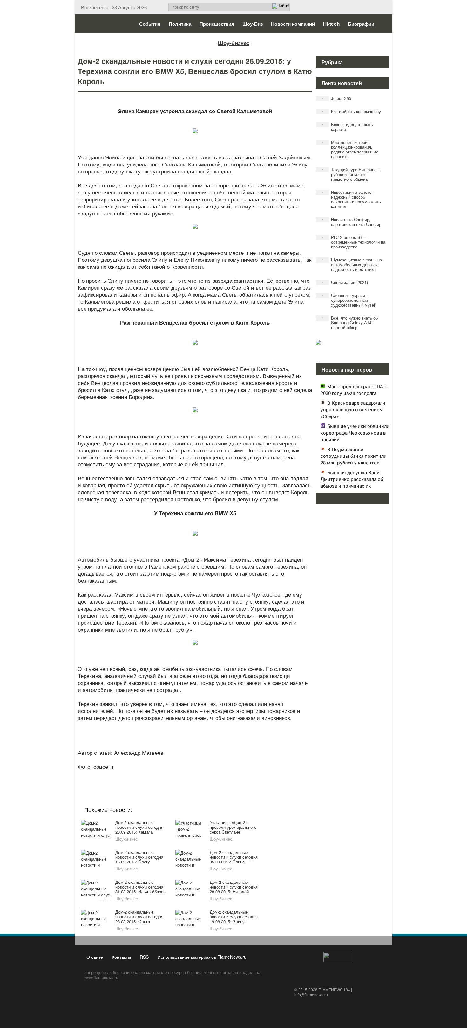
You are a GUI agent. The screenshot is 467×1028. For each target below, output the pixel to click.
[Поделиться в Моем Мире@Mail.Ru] (182, 775)
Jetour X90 (336, 98)
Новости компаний (293, 23)
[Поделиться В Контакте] (218, 775)
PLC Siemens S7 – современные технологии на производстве (354, 242)
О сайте (94, 957)
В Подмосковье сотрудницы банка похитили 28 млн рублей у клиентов (354, 456)
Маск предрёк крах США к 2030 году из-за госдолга (354, 389)
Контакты (121, 957)
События (149, 23)
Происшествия (217, 23)
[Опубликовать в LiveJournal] (170, 775)
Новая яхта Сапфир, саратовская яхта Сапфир (352, 221)
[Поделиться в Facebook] (146, 775)
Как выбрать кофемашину (351, 111)
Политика (180, 23)
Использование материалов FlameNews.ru (202, 957)
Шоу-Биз (252, 23)
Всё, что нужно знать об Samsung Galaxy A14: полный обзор (350, 322)
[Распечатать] (242, 775)
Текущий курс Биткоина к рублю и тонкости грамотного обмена (351, 174)
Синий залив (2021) (345, 282)
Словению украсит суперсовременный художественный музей (349, 300)
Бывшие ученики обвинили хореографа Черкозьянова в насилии (355, 433)
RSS (144, 957)
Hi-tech (331, 23)
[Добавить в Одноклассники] (194, 775)
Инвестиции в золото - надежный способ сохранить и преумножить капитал (351, 199)
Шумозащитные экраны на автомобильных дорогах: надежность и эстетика (352, 264)
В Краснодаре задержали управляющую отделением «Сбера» (353, 409)
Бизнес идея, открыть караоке (347, 126)
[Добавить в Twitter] (206, 775)
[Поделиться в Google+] (158, 775)
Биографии (361, 23)
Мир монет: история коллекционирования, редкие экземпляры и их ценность (350, 149)
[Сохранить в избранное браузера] (230, 775)
